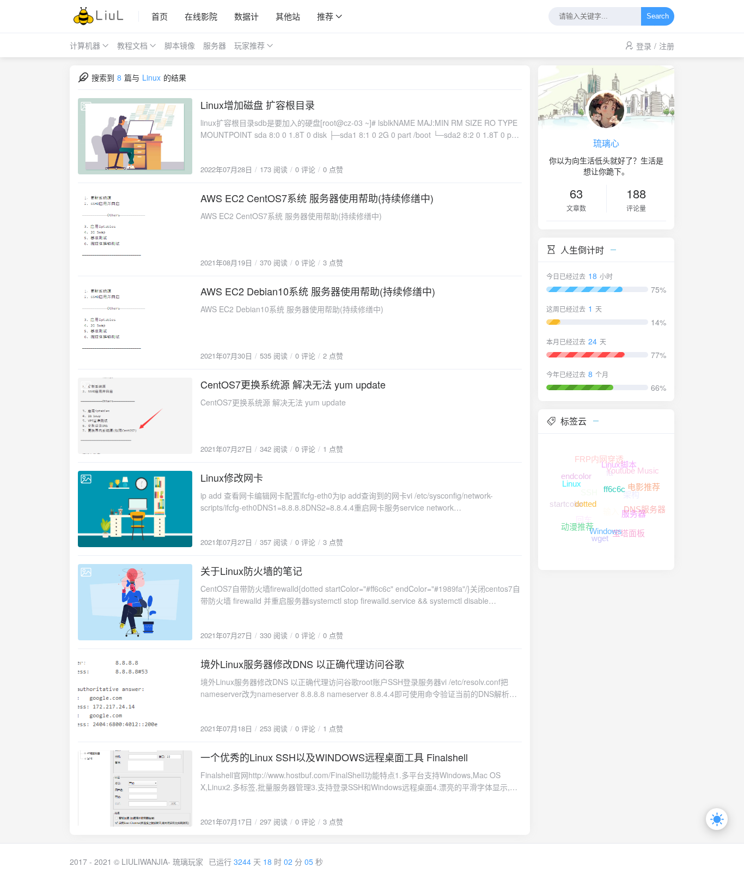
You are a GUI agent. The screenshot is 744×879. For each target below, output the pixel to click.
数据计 (246, 16)
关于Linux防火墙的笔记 (251, 570)
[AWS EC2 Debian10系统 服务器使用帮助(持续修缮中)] (135, 322)
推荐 (325, 16)
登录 (643, 45)
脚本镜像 (179, 45)
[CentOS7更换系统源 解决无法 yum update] (135, 416)
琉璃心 (606, 143)
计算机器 (85, 45)
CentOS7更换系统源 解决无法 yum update (293, 384)
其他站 (288, 16)
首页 (159, 16)
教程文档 (132, 45)
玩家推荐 (249, 45)
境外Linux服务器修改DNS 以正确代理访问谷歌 (302, 663)
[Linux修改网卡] (135, 509)
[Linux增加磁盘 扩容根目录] (135, 136)
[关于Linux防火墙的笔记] (135, 602)
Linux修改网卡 (231, 477)
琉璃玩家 (188, 861)
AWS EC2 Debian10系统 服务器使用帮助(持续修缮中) (317, 291)
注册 (666, 45)
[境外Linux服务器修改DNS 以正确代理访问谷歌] (135, 695)
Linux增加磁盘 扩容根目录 (257, 104)
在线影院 (201, 16)
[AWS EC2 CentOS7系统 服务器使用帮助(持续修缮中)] (135, 229)
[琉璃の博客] (104, 16)
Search (658, 17)
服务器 (214, 45)
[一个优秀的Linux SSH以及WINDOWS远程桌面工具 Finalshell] (135, 788)
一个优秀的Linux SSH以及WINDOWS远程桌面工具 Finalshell (334, 756)
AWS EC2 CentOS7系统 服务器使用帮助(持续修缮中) (317, 197)
